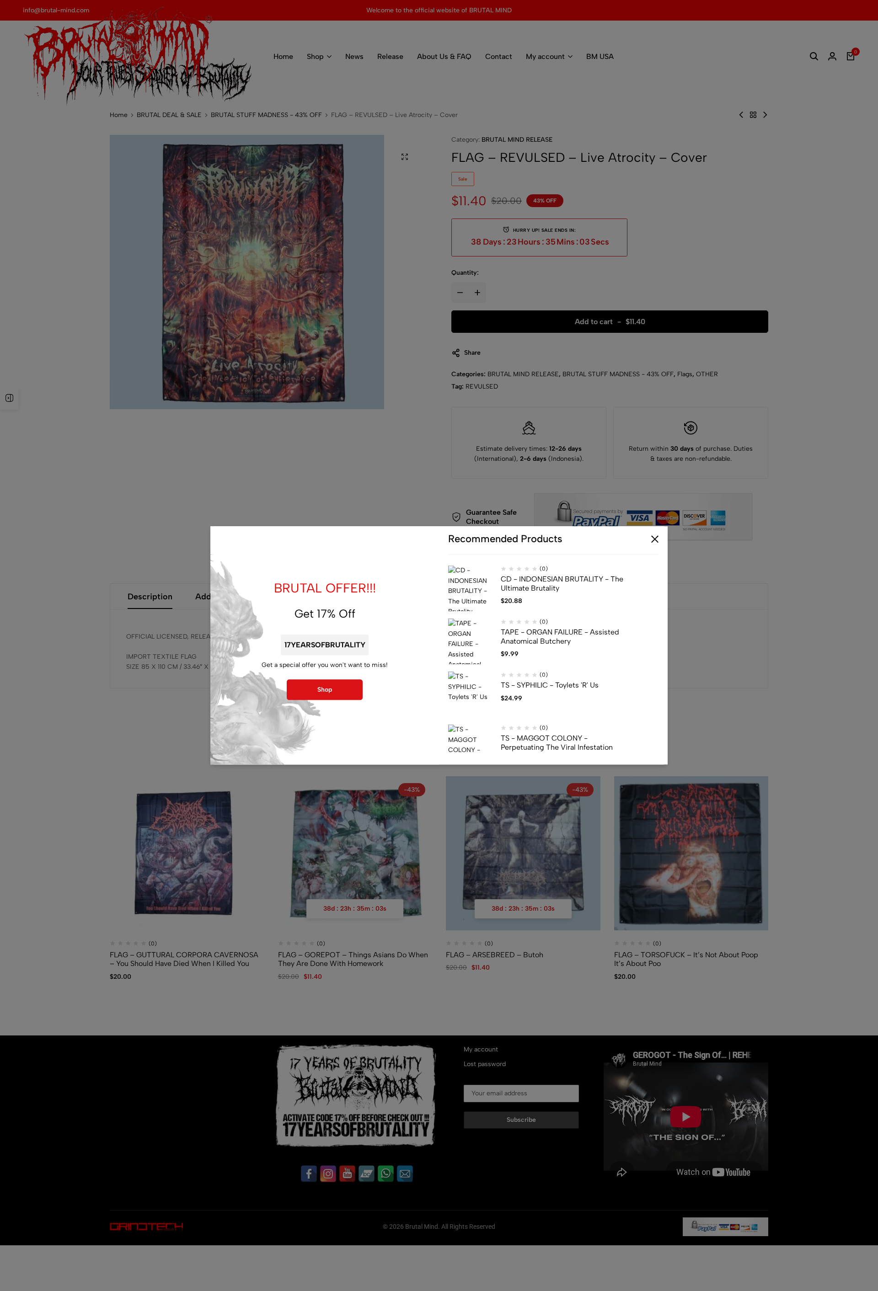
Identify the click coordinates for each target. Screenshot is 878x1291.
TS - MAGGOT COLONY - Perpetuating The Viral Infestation (557, 743)
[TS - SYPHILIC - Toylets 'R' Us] (471, 695)
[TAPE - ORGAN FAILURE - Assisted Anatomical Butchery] (471, 642)
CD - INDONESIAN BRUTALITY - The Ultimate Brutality (562, 583)
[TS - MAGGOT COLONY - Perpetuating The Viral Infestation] (471, 748)
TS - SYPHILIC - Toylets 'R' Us (550, 685)
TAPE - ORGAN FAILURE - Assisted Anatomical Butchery (560, 637)
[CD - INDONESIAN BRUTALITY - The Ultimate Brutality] (471, 589)
